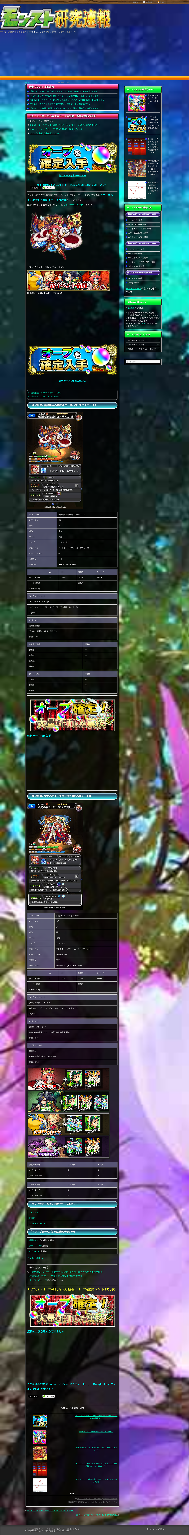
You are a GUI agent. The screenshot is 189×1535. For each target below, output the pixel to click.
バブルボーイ (34, 1251)
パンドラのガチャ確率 (137, 224)
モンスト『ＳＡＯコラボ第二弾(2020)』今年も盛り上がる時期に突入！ (61, 104)
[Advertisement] (94, 55)
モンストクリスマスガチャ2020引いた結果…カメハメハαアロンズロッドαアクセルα (67, 100)
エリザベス (33, 1212)
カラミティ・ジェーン (38, 1223)
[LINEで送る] (48, 187)
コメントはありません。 (93, 1502)
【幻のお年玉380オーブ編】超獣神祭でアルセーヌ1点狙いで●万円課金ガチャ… (64, 91)
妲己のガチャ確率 (135, 254)
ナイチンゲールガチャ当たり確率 (141, 262)
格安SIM (131, 308)
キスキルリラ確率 (135, 278)
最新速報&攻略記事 (110, 1499)
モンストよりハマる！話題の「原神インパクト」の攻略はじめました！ (64, 125)
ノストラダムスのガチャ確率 (140, 229)
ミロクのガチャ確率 (136, 249)
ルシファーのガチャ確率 (138, 237)
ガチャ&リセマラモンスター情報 (89, 1499)
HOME (27, 83)
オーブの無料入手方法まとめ (44, 133)
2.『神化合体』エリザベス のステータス (44, 396)
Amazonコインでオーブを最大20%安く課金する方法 (56, 129)
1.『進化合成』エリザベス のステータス (44, 393)
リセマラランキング (73, 205)
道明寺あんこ (34, 1240)
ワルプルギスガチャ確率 (138, 258)
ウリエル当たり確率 (136, 266)
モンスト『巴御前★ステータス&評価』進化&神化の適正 (97, 1515)
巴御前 (32, 1218)
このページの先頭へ (156, 1529)
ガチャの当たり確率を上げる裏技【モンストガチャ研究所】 (153, 188)
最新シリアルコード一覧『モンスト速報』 (96, 1432)
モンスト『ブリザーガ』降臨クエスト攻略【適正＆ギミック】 (50, 1511)
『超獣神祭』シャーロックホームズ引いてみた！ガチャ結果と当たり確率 (66, 1272)
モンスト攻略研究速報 (47, 1531)
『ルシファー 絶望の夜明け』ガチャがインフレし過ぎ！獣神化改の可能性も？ (64, 108)
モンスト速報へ (35, 1258)
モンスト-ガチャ (35, 83)
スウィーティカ (35, 1246)
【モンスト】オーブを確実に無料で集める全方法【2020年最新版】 (153, 122)
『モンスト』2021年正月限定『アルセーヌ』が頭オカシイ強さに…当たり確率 (64, 96)
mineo (143, 323)
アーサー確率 (133, 283)
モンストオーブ (133, 288)
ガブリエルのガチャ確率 (138, 233)
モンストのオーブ (38, 1280)
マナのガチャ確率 (135, 220)
